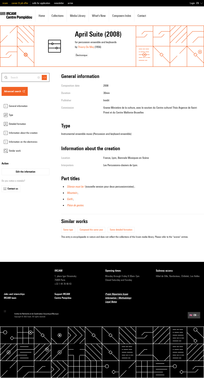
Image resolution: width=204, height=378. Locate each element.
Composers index (121, 15)
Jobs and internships (14, 294)
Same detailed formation (121, 229)
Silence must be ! (76, 186)
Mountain (72, 192)
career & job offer (20, 3)
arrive (70, 3)
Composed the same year (91, 229)
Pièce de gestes (75, 205)
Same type (68, 229)
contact (142, 15)
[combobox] (25, 77)
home (42, 15)
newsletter (59, 3)
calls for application (41, 3)
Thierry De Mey (86, 47)
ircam (5, 3)
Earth (69, 199)
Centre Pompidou (63, 297)
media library (77, 15)
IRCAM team (10, 297)
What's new (99, 15)
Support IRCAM (62, 294)
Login (192, 3)
